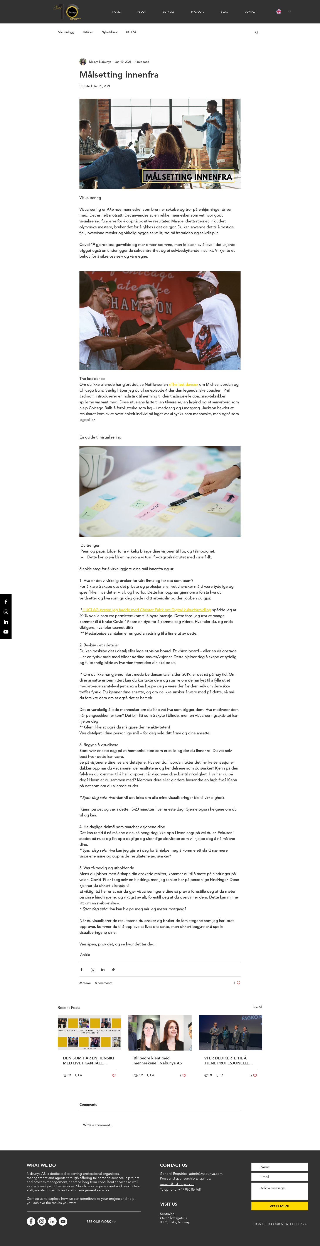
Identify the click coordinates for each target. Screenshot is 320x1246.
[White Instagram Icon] (6, 612)
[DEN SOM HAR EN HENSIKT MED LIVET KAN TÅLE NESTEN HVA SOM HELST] (89, 1032)
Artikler (88, 32)
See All (257, 1007)
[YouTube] (63, 1221)
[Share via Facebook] (81, 969)
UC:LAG (131, 32)
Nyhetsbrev (109, 32)
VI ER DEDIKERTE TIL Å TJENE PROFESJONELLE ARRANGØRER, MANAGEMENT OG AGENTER (226, 1061)
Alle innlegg (66, 32)
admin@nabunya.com (206, 1174)
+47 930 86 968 (189, 1189)
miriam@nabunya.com (177, 1184)
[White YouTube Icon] (6, 632)
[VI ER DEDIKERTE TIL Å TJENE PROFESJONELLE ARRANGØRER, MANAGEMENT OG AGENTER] (230, 1032)
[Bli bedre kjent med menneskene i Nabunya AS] (160, 1033)
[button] (257, 32)
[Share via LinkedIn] (103, 969)
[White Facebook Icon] (6, 602)
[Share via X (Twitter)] (92, 969)
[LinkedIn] (6, 622)
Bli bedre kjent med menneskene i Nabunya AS (158, 1061)
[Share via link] (113, 969)
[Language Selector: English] (283, 12)
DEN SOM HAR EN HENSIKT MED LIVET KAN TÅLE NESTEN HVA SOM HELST (89, 1061)
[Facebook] (31, 1221)
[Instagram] (41, 1221)
